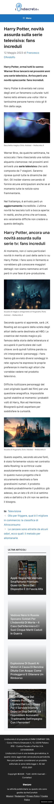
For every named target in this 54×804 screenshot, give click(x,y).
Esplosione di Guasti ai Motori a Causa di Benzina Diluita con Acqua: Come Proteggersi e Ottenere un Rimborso (26, 671)
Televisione (14, 511)
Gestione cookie (47, 802)
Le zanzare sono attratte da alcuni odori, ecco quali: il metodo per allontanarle (26, 534)
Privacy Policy (33, 796)
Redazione (20, 796)
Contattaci (27, 777)
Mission (9, 796)
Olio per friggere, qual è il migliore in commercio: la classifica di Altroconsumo (26, 520)
